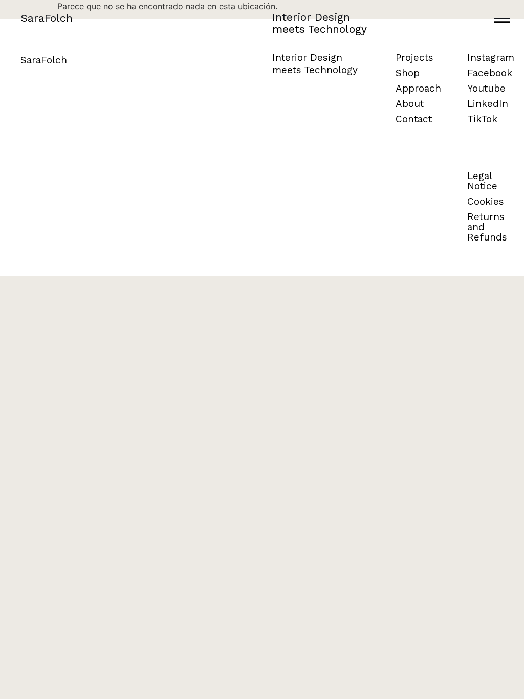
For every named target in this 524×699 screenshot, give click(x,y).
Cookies (485, 201)
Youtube (486, 88)
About (410, 104)
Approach (418, 88)
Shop (408, 73)
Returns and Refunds (487, 227)
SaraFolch (46, 18)
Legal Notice (482, 181)
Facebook (489, 73)
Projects (414, 57)
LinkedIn (487, 104)
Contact (414, 119)
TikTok (482, 119)
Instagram (490, 57)
